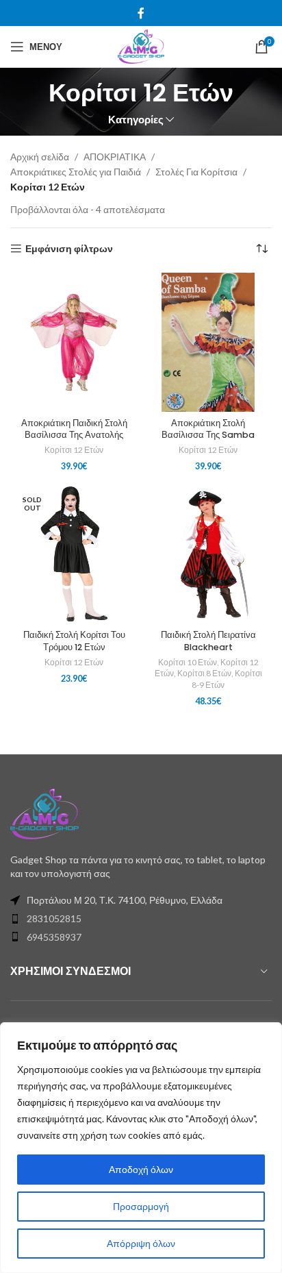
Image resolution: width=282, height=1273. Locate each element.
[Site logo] (141, 45)
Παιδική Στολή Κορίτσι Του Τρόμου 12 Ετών (74, 641)
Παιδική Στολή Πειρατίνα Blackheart (208, 641)
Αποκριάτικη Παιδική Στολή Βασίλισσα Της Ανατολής (74, 429)
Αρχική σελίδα (39, 156)
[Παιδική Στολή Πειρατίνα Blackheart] (208, 554)
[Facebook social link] (141, 13)
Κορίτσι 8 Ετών (204, 673)
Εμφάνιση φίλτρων (69, 248)
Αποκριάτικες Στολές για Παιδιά (75, 171)
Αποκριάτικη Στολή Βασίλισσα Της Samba (208, 429)
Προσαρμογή (141, 1206)
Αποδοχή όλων (141, 1169)
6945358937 (54, 937)
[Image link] (44, 813)
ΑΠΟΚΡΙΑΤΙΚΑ (115, 156)
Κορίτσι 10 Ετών (187, 662)
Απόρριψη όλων (141, 1243)
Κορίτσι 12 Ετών (73, 450)
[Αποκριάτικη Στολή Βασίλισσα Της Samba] (208, 342)
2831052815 (54, 918)
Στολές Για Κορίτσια (196, 171)
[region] (141, 1147)
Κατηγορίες (136, 119)
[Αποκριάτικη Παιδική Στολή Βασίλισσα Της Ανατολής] (74, 342)
